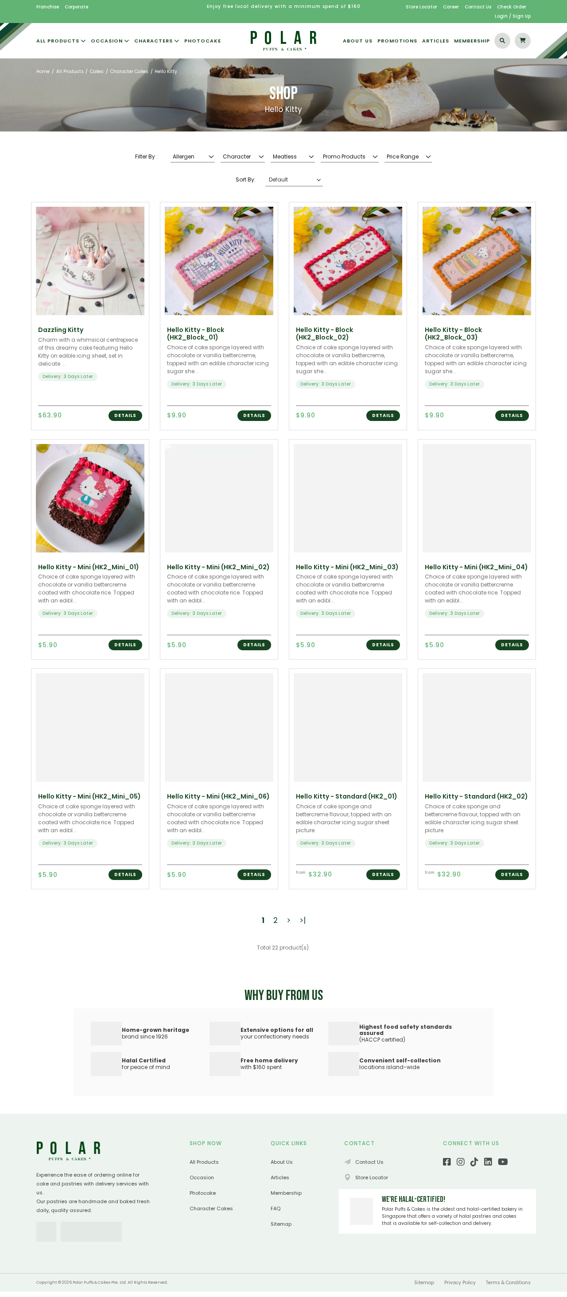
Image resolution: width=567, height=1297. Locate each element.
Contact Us (478, 7)
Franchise (47, 7)
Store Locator (421, 7)
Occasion (202, 1177)
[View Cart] (523, 41)
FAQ (275, 1208)
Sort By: (246, 179)
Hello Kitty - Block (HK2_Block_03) (453, 333)
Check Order (511, 7)
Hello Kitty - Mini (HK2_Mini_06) (218, 796)
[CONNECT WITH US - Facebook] (447, 1163)
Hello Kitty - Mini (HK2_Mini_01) (88, 567)
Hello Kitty (166, 71)
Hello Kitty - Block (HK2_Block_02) (324, 333)
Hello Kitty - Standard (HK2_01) (346, 796)
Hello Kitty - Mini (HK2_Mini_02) (218, 567)
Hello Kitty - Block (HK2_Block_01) (195, 333)
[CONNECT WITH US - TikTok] (474, 1163)
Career (451, 7)
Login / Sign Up (513, 16)
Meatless (285, 156)
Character (237, 156)
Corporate (76, 7)
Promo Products (344, 156)
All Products (70, 71)
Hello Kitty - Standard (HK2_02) (476, 796)
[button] (125, 415)
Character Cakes (129, 71)
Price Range (403, 156)
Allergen (183, 156)
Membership (286, 1193)
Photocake (203, 1193)
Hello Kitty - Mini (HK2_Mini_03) (347, 567)
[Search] (502, 41)
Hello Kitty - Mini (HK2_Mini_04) (476, 567)
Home (43, 71)
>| (302, 920)
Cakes (97, 71)
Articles (280, 1177)
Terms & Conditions (508, 1282)
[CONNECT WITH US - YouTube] (503, 1163)
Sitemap (281, 1224)
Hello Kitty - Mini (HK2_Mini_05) (89, 796)
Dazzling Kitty (60, 329)
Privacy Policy (460, 1282)
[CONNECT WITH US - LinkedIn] (488, 1163)
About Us (282, 1162)
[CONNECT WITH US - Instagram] (461, 1163)
